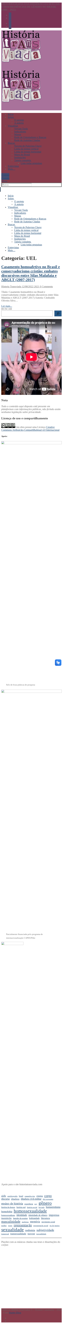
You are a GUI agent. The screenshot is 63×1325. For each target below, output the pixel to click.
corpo (48, 1195)
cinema (39, 1196)
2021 (36, 286)
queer (10, 1225)
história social (32, 1207)
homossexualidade (30, 1211)
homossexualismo (8, 1215)
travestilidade (41, 1234)
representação (23, 1225)
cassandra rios (30, 1196)
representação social (40, 1225)
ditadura (15, 1199)
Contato (5, 174)
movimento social (48, 1222)
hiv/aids (41, 1207)
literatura (45, 1218)
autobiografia (12, 1196)
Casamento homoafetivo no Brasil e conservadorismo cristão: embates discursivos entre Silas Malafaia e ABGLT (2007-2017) (30, 273)
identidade (21, 1215)
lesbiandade (34, 1218)
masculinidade (10, 1221)
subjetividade (45, 1230)
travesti (31, 1233)
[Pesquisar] (58, 313)
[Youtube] (10, 15)
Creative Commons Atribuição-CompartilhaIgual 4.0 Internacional (30, 428)
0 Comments (46, 286)
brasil (21, 1196)
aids (3, 1195)
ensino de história (12, 1203)
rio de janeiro (55, 1225)
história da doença (8, 1207)
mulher (4, 1225)
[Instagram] (10, 18)
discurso (5, 1199)
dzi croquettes (48, 1199)
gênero (45, 1203)
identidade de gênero (37, 1215)
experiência (28, 1204)
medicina (25, 1222)
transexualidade (18, 1233)
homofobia (6, 1211)
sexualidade (12, 1229)
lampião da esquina (20, 1218)
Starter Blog (15, 1312)
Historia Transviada (11, 286)
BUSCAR (6, 309)
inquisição (6, 1218)
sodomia (30, 1230)
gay (35, 1204)
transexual (5, 1234)
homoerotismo (53, 1207)
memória (35, 1221)
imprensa (54, 1215)
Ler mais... (6, 306)
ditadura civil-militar (31, 1199)
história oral (21, 1207)
